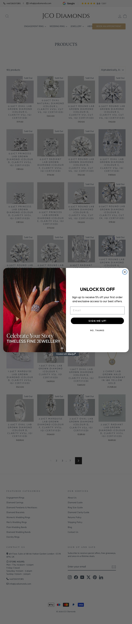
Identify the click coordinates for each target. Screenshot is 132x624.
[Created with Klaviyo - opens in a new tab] (66, 354)
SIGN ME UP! (97, 320)
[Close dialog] (124, 272)
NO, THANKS (97, 330)
